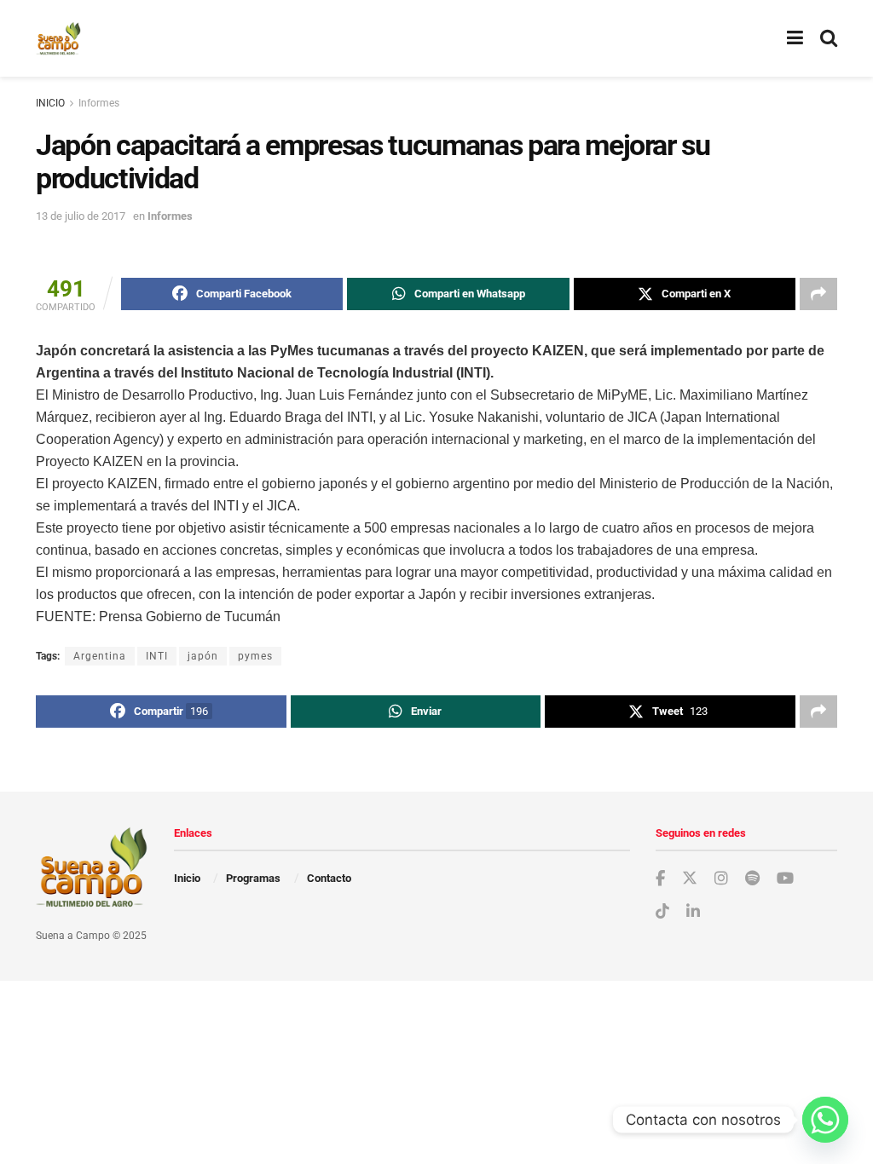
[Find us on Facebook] (660, 879)
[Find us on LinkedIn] (693, 912)
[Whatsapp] (825, 1120)
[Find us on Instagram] (721, 879)
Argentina (99, 656)
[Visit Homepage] (58, 38)
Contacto (329, 878)
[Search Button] (828, 38)
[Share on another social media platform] (818, 294)
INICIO (50, 103)
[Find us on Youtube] (785, 879)
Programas (253, 878)
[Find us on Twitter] (689, 878)
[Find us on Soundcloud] (752, 879)
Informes (98, 103)
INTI (157, 656)
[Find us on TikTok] (662, 912)
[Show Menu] (795, 38)
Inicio (187, 878)
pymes (255, 656)
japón (203, 656)
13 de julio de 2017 (80, 216)
